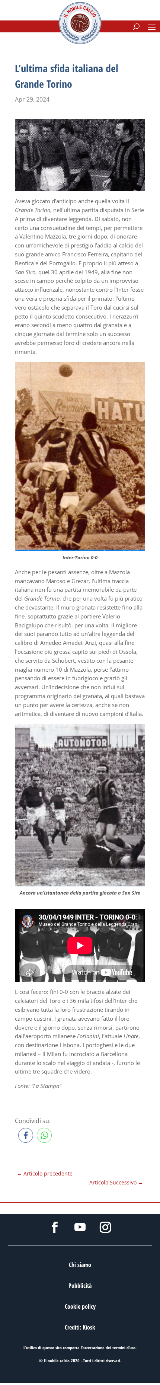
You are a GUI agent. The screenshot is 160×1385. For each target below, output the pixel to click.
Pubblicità (80, 1286)
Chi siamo (80, 1265)
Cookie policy (80, 1306)
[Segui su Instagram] (105, 1227)
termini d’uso (123, 1347)
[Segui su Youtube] (80, 1227)
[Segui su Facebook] (55, 1227)
